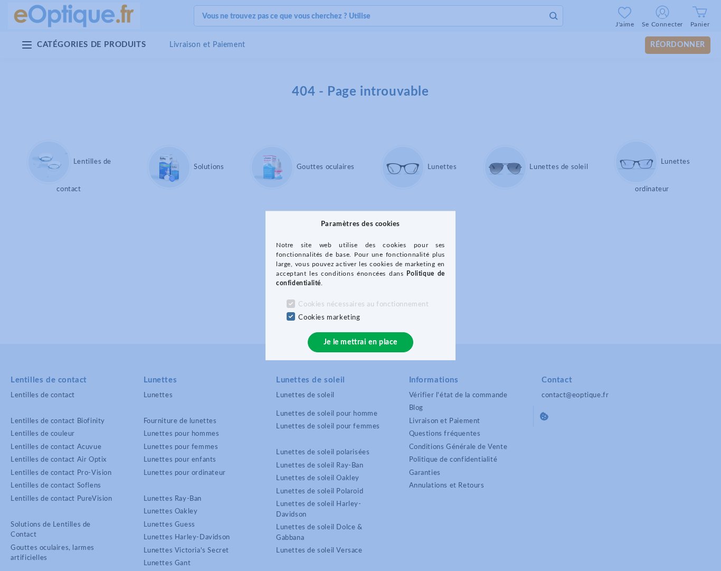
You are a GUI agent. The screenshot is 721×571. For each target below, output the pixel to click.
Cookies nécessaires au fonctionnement (363, 304)
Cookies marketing (329, 317)
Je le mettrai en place (360, 342)
